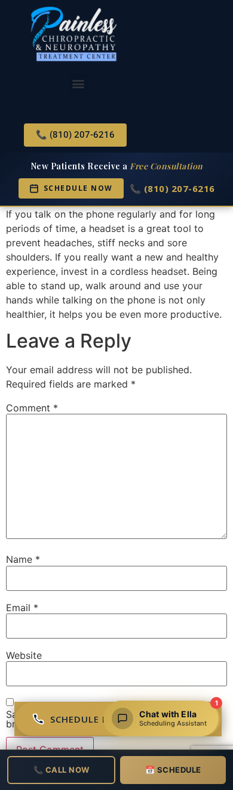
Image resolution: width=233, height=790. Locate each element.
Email (22, 607)
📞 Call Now (61, 769)
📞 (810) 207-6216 (172, 188)
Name (23, 559)
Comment (32, 408)
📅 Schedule (173, 769)
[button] (78, 84)
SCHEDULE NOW (78, 188)
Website (24, 655)
